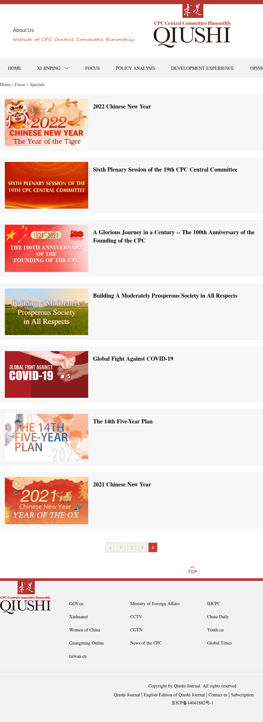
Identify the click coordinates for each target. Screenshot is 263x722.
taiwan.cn (78, 656)
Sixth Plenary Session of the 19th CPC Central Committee (165, 169)
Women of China (84, 630)
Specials (37, 84)
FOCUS (92, 68)
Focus (20, 84)
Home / (6, 84)
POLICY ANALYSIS (135, 68)
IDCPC (213, 603)
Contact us (217, 695)
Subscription (242, 695)
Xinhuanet (78, 617)
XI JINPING (48, 68)
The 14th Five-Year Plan (123, 421)
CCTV (136, 617)
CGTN (136, 630)
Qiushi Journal (127, 695)
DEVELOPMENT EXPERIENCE (202, 68)
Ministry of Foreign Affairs (155, 603)
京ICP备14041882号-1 (192, 703)
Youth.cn (215, 630)
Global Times (219, 643)
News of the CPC (146, 643)
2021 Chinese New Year (122, 484)
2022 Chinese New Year (122, 106)
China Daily (218, 617)
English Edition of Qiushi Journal (174, 695)
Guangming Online (86, 643)
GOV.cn (76, 603)
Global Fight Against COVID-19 (133, 358)
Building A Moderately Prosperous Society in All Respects (165, 295)
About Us (23, 30)
